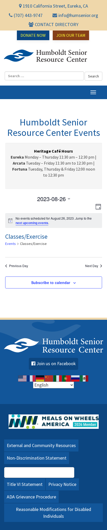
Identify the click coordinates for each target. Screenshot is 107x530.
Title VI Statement (25, 484)
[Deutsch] (40, 378)
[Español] (84, 378)
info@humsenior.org (78, 15)
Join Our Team (70, 35)
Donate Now (33, 35)
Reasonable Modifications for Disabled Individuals (53, 512)
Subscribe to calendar (50, 282)
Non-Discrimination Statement (36, 458)
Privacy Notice (62, 484)
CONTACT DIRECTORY (56, 24)
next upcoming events (32, 222)
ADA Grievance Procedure (31, 497)
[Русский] (75, 378)
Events (10, 243)
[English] (22, 378)
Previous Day (18, 266)
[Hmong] (49, 378)
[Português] (66, 378)
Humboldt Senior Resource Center (45, 56)
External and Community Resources (41, 445)
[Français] (31, 378)
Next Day (91, 266)
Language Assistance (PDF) (42, 472)
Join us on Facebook (56, 363)
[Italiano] (58, 378)
